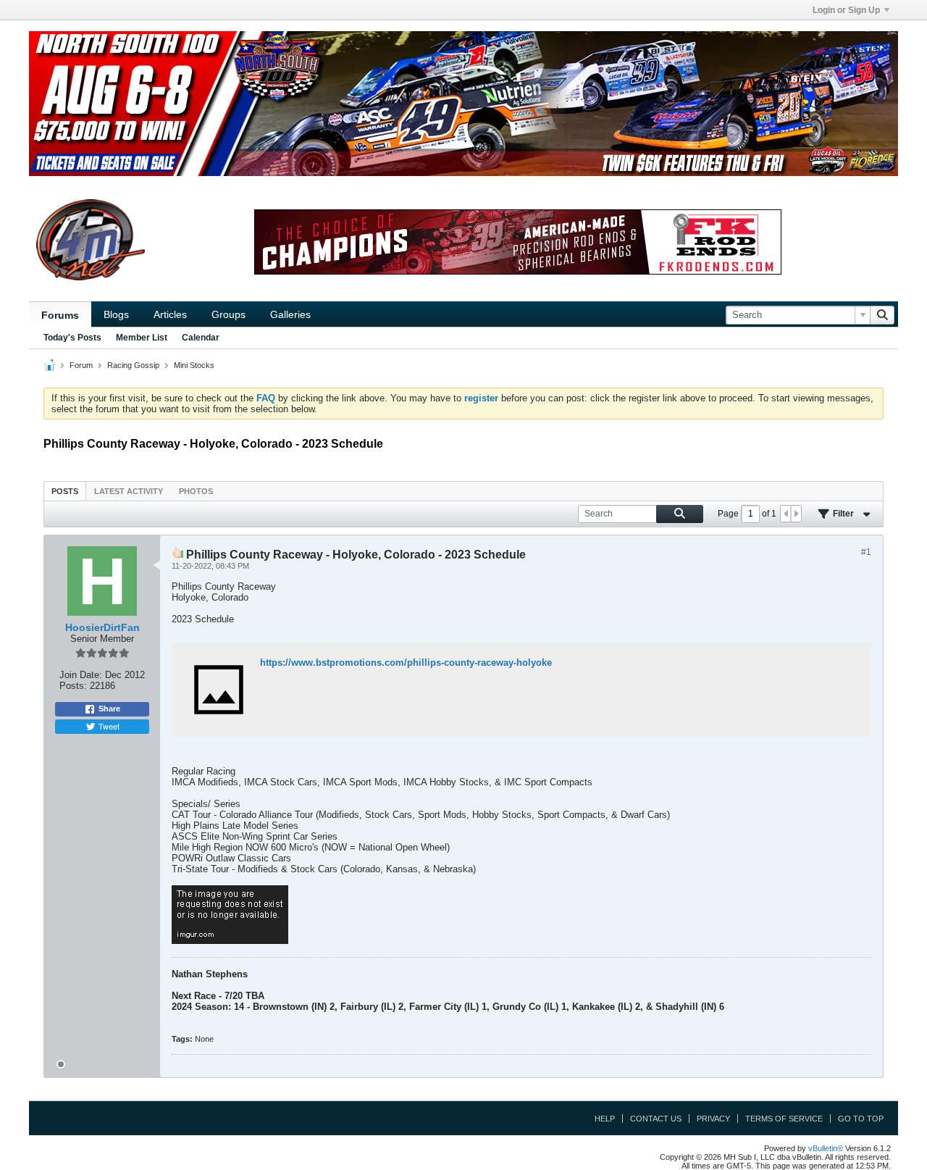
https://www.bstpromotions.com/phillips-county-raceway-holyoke (406, 662)
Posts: (73, 685)
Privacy (713, 1118)
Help (605, 1118)
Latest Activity (128, 491)
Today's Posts (72, 338)
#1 (866, 552)
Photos (196, 491)
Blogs (116, 314)
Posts (64, 491)
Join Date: (80, 674)
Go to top (861, 1118)
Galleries (290, 314)
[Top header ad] (463, 103)
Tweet (108, 726)
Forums (60, 315)
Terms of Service (784, 1118)
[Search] (882, 315)
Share (109, 708)
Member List (141, 338)
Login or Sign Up (846, 10)
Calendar (200, 338)
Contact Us (655, 1118)
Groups (228, 314)
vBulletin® (825, 1148)
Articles (170, 314)
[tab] (64, 491)
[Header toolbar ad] (517, 242)
